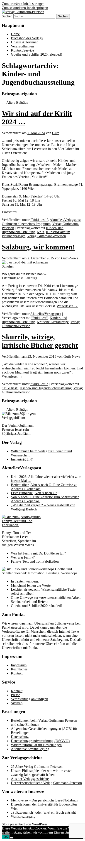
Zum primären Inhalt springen (23, 4)
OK (6, 837)
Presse (15, 695)
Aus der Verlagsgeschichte (30, 779)
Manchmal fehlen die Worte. (31, 585)
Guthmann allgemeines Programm (26, 224)
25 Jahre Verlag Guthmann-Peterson (37, 766)
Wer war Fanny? (23, 557)
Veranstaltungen (22, 46)
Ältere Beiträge (15, 102)
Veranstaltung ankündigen (29, 699)
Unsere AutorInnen (24, 42)
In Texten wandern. (25, 581)
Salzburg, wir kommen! (38, 247)
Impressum (19, 665)
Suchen (7, 16)
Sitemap (16, 703)
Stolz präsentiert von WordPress (24, 824)
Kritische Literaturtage (53, 322)
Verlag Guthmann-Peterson (46, 236)
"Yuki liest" (39, 318)
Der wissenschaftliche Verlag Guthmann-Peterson (46, 783)
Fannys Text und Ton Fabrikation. (35, 561)
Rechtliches (19, 669)
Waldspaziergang (23, 816)
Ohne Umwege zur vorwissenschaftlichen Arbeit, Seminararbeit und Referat (46, 600)
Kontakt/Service (22, 50)
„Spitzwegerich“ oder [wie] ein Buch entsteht (43, 812)
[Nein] (11, 838)
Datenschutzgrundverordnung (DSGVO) (40, 741)
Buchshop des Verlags (27, 38)
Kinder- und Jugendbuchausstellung (32, 230)
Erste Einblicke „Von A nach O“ (34, 493)
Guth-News (69, 258)
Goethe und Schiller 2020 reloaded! (36, 54)
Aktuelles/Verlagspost (65, 220)
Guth (55, 133)
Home (15, 34)
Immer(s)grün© (22, 459)
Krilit (40, 232)
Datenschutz (20, 737)
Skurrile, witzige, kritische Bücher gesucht (40, 341)
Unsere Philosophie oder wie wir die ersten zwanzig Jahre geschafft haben (41, 773)
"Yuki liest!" (39, 220)
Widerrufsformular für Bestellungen (36, 745)
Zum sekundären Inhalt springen (25, 8)
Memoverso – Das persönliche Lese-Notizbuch (44, 800)
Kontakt (16, 673)
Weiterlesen (67, 306)
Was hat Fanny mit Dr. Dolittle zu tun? (38, 553)
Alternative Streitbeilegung (30, 749)
